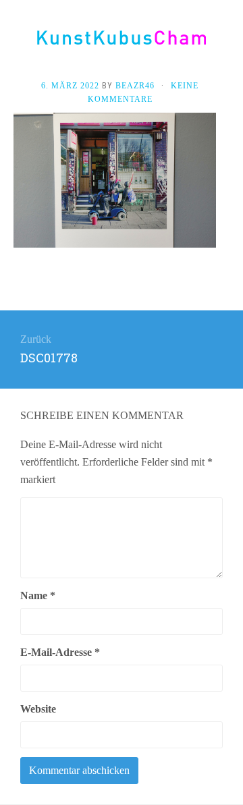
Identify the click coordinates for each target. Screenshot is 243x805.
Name (37, 595)
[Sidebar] (13, 41)
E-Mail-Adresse (60, 652)
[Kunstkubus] (121, 37)
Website (38, 709)
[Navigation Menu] (229, 41)
